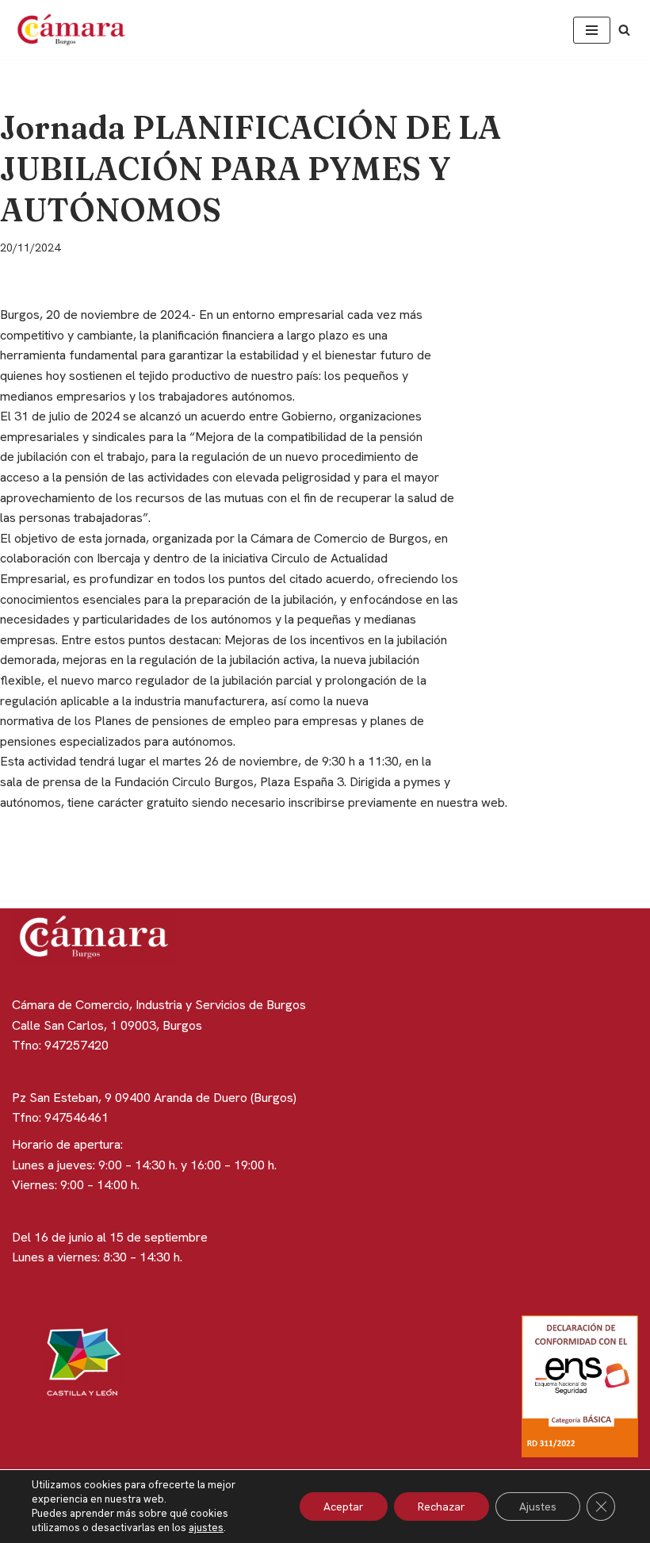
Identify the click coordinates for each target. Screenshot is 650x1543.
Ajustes (537, 1506)
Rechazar (441, 1506)
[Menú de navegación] (591, 30)
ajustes (206, 1527)
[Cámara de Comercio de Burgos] (75, 29)
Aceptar (343, 1506)
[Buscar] (624, 30)
